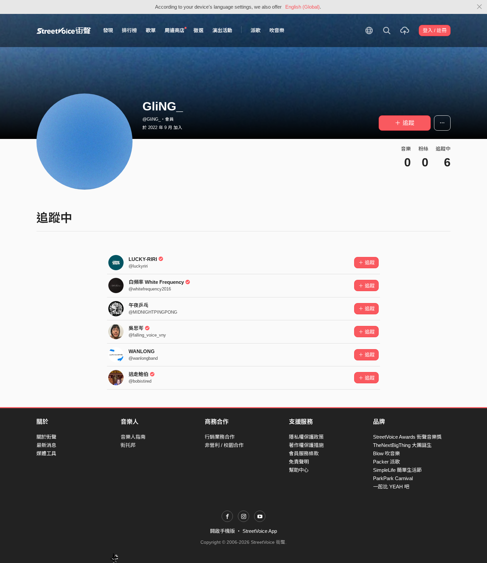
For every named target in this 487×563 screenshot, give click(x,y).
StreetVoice (63, 30)
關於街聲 (46, 437)
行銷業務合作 (220, 437)
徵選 (198, 30)
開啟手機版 (222, 531)
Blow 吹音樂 (386, 453)
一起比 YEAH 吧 (391, 486)
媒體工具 (46, 453)
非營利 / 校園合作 (224, 445)
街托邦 (128, 445)
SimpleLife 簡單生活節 (397, 470)
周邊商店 (175, 30)
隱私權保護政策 (306, 437)
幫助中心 (299, 470)
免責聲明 (299, 462)
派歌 (255, 30)
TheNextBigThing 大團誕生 (402, 445)
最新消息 (46, 445)
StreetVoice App (260, 531)
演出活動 (222, 30)
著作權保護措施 (306, 445)
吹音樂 (276, 30)
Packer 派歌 (386, 462)
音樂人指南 (133, 437)
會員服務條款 (304, 453)
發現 (108, 30)
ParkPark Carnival (393, 478)
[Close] (479, 7)
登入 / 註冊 (435, 30)
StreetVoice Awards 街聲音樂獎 (407, 437)
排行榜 (129, 30)
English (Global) (302, 7)
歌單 (151, 30)
